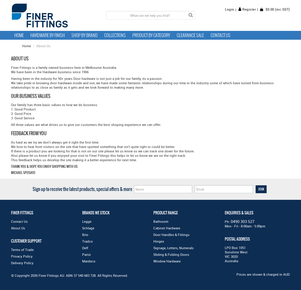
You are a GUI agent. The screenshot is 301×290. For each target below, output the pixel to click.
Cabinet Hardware (166, 228)
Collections (115, 35)
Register (249, 9)
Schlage (88, 228)
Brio (85, 234)
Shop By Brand (84, 35)
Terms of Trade (22, 249)
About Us (18, 228)
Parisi (86, 254)
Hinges (158, 241)
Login (229, 9)
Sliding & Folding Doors (171, 254)
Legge (86, 221)
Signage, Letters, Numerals (173, 248)
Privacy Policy (22, 256)
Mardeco (88, 261)
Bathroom (160, 221)
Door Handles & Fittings (171, 234)
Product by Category (151, 35)
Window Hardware (167, 261)
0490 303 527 (243, 221)
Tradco (87, 241)
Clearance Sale (190, 35)
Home (19, 35)
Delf (85, 248)
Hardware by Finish (47, 35)
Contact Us (220, 35)
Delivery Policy (22, 263)
